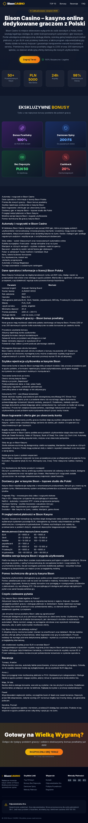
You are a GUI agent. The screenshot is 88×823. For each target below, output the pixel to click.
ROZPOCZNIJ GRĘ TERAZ (44, 752)
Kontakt (48, 780)
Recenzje (74, 4)
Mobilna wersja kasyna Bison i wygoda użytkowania (24, 216)
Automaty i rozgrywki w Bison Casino (18, 197)
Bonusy (63, 4)
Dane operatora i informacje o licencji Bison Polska (24, 199)
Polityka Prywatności (53, 786)
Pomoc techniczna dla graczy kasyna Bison (21, 219)
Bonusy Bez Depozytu (32, 783)
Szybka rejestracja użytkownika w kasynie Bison (23, 205)
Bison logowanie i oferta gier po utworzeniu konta (23, 208)
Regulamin (50, 790)
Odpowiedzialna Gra (53, 783)
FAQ (83, 4)
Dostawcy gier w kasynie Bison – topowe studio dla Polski (27, 210)
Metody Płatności (30, 790)
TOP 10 (53, 4)
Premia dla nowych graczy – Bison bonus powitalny (24, 202)
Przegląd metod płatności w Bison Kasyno (20, 213)
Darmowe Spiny (30, 786)
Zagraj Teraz (29, 59)
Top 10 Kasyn (29, 780)
